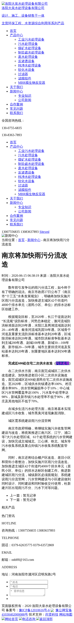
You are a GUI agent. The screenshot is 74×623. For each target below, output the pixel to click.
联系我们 (16, 113)
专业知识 (24, 95)
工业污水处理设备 (31, 39)
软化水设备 (26, 69)
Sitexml (44, 231)
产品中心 (16, 35)
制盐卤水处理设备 (31, 52)
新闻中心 (16, 91)
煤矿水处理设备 (29, 48)
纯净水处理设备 (29, 65)
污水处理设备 (28, 44)
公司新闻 (24, 100)
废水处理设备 (28, 56)
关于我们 (16, 87)
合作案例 (16, 104)
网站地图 (65, 614)
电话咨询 (29, 619)
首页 (13, 31)
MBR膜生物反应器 (31, 82)
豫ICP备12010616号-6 (34, 610)
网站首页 (11, 619)
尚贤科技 (51, 614)
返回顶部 (46, 619)
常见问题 (16, 108)
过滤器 (23, 74)
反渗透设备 (26, 61)
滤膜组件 (24, 78)
